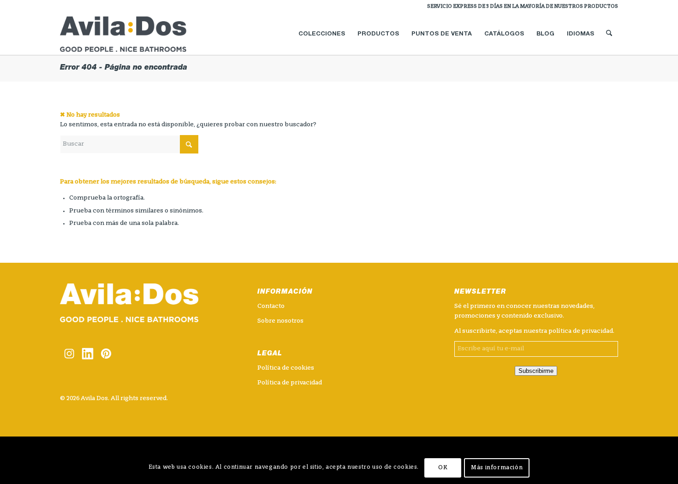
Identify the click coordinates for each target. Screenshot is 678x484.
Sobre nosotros (280, 321)
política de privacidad (580, 331)
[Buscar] (609, 34)
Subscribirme (535, 370)
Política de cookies (285, 368)
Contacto (271, 306)
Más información (497, 468)
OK (442, 468)
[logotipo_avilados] (134, 34)
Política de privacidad (289, 383)
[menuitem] (520, 7)
